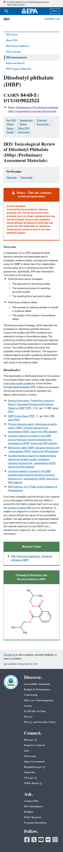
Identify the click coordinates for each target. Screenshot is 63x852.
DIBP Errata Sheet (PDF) (22, 416)
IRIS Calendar (13, 52)
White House (31, 783)
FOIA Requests (32, 817)
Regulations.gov (33, 767)
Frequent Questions (35, 822)
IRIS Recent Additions (17, 46)
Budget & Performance (37, 689)
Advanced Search (15, 63)
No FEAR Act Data (35, 711)
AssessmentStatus (26, 122)
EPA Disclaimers (33, 806)
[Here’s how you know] (31, 3)
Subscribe (29, 772)
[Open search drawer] (6, 11)
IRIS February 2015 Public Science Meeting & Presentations (32, 488)
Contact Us (51, 19)
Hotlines (28, 811)
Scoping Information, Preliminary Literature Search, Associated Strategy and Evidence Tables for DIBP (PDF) (31, 404)
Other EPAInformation (24, 130)
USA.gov (29, 777)
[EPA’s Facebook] (27, 839)
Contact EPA (31, 801)
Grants (28, 705)
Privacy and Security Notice (40, 722)
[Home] (29, 11)
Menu (55, 11)
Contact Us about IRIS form (22, 508)
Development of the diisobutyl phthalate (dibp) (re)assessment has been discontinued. (33, 109)
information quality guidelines (19, 383)
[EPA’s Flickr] (48, 839)
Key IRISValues (11, 122)
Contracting (31, 694)
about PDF (13, 420)
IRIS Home (12, 34)
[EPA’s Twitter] (34, 839)
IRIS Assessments (16, 57)
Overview (11, 177)
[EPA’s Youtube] (41, 839)
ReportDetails (10, 130)
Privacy (28, 716)
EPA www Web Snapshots (39, 700)
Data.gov (29, 739)
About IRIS (12, 40)
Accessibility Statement (37, 684)
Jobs (26, 750)
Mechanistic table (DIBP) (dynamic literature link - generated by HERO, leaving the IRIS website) (33, 449)
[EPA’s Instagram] (55, 839)
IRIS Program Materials (18, 69)
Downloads (26, 177)
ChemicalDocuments (43, 122)
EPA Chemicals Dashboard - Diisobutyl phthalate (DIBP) (31, 558)
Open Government (34, 761)
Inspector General (34, 745)
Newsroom (30, 756)
